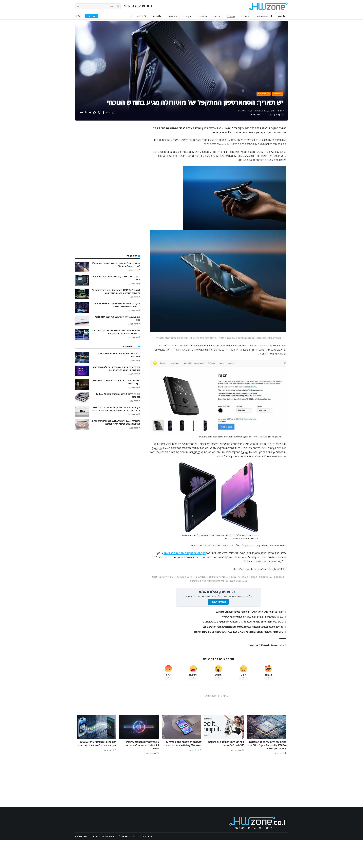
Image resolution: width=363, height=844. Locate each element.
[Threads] (129, 6)
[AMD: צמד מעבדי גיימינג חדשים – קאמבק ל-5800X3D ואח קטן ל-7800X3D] (82, 384)
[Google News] (144, 6)
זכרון (259, 436)
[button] (131, 16)
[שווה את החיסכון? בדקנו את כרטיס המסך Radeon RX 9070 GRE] (82, 398)
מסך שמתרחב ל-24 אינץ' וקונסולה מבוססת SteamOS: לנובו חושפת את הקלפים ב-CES (243, 626)
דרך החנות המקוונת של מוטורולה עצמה (184, 553)
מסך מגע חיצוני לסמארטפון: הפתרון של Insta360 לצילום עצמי (226, 743)
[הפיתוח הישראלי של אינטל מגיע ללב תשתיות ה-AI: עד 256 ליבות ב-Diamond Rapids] (82, 267)
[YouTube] (148, 6)
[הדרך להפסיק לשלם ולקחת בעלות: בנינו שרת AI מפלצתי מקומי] (82, 280)
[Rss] (125, 6)
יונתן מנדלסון (277, 110)
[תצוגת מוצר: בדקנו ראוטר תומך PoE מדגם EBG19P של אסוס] (82, 321)
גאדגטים (277, 94)
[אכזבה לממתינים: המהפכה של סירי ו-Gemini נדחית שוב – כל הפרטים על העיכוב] (139, 727)
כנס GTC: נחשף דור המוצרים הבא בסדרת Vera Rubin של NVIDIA (252, 616)
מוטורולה (251, 645)
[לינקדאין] (136, 6)
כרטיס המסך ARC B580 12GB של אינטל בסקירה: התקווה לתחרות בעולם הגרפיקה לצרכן (242, 621)
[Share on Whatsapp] (95, 112)
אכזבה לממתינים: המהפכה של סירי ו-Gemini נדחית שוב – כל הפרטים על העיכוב (142, 745)
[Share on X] (99, 112)
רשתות (196, 452)
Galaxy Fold (209, 535)
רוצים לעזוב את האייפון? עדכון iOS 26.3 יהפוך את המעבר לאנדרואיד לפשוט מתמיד (96, 743)
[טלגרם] (133, 6)
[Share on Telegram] (90, 112)
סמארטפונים (263, 94)
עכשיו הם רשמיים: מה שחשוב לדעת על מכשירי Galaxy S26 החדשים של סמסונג (182, 743)
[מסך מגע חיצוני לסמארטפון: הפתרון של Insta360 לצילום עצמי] (224, 727)
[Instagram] (140, 6)
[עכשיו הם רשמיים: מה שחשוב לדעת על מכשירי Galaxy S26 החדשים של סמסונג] (181, 727)
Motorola (157, 448)
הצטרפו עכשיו (218, 602)
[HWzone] (268, 6)
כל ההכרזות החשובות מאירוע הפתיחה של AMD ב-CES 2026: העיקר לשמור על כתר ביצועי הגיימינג (238, 631)
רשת (207, 349)
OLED (260, 151)
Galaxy (245, 452)
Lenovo (274, 645)
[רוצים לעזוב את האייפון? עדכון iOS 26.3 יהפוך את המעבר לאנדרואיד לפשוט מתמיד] (96, 727)
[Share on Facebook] (103, 112)
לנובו (231, 151)
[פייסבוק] (151, 6)
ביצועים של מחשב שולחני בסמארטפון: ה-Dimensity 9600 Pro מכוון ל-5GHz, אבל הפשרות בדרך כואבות (267, 745)
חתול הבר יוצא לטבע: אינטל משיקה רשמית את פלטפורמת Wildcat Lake (249, 611)
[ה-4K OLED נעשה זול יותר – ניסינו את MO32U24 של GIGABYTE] (82, 357)
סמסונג (156, 577)
